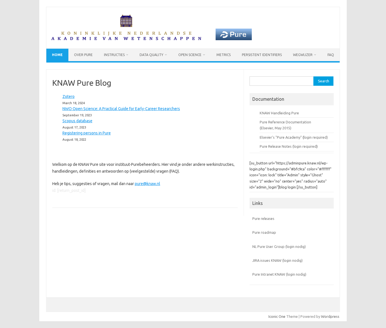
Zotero (68, 96)
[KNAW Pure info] (151, 39)
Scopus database (77, 121)
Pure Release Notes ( (277, 146)
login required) (316, 137)
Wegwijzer (303, 55)
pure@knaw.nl (147, 183)
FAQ (331, 55)
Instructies (114, 55)
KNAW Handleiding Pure (279, 113)
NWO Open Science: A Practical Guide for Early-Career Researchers (121, 108)
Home (57, 55)
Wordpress (330, 316)
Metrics (223, 55)
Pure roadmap (264, 232)
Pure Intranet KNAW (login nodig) (279, 274)
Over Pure (83, 55)
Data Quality (151, 55)
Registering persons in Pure (86, 133)
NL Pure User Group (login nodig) (279, 246)
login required (305, 146)
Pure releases (263, 218)
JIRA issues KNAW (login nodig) (277, 260)
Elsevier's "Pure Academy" (281, 137)
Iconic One (276, 316)
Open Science (189, 55)
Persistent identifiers (262, 55)
